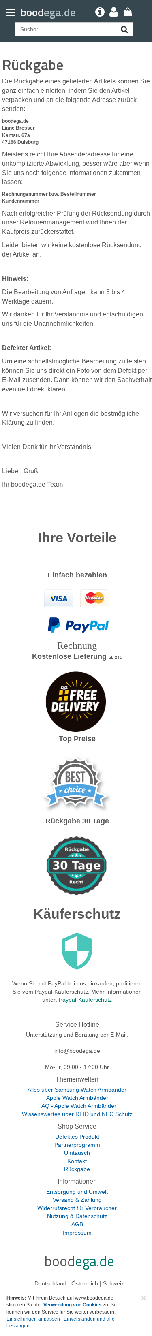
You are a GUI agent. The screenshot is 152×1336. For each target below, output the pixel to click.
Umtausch (77, 1153)
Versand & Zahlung (77, 1200)
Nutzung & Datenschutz (77, 1216)
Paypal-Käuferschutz (85, 999)
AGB (77, 1224)
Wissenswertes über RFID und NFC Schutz (77, 1114)
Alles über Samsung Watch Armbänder (77, 1089)
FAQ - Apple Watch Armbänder (77, 1106)
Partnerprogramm (77, 1144)
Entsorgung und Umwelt (77, 1192)
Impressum (77, 1232)
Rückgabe (77, 1169)
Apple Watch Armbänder (77, 1097)
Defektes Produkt (77, 1136)
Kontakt (77, 1161)
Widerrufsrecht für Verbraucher (77, 1208)
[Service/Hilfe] (96, 12)
